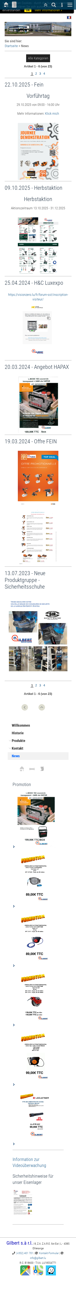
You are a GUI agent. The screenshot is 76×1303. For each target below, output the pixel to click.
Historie (18, 733)
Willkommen (21, 725)
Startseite (11, 46)
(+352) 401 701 (24, 1253)
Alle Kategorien (38, 58)
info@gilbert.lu (38, 1258)
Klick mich (52, 113)
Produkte (18, 741)
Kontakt (17, 748)
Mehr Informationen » (48, 10)
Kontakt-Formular (49, 1253)
